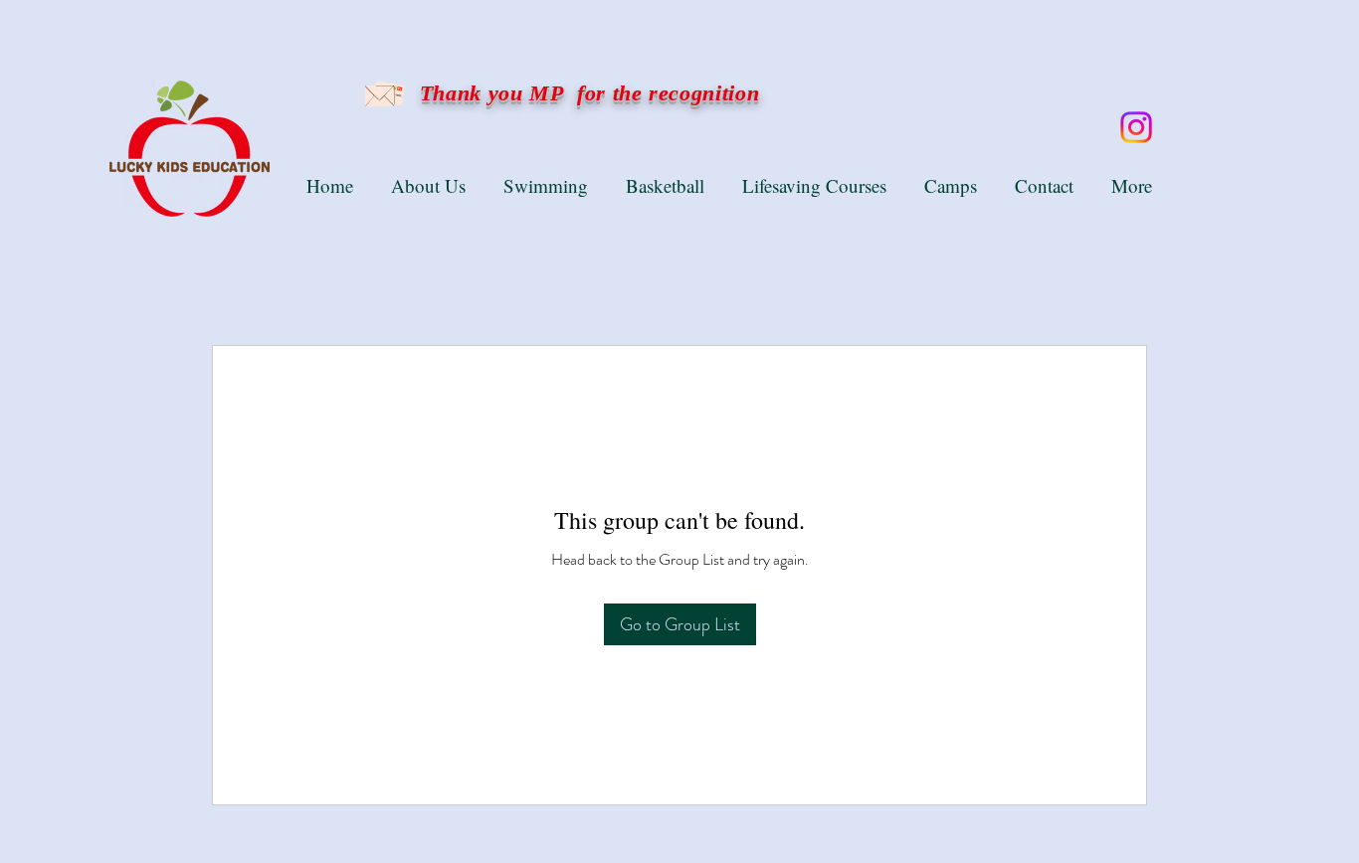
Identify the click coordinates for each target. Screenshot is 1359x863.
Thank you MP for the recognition (586, 93)
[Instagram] (1136, 127)
